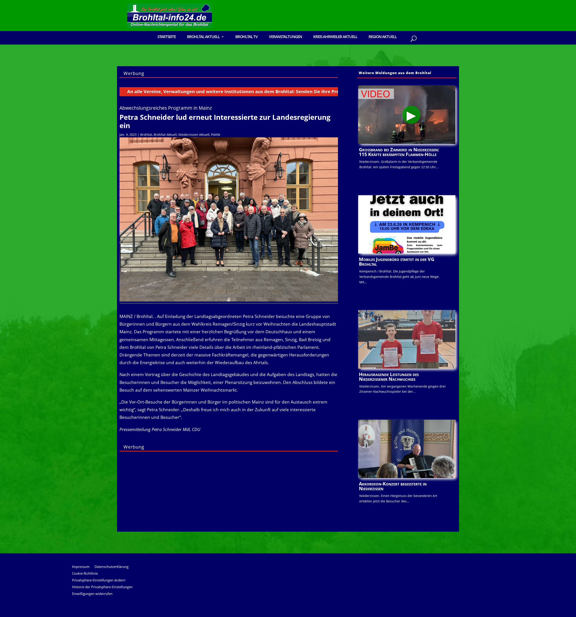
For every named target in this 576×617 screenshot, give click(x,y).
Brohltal (146, 134)
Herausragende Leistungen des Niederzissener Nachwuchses (389, 376)
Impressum (81, 567)
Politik (215, 134)
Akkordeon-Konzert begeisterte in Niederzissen (393, 486)
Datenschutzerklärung (111, 567)
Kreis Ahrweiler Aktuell (335, 37)
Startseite (167, 37)
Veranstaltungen (285, 37)
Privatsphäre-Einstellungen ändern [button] (98, 580)
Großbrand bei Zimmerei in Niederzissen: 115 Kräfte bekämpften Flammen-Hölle (399, 151)
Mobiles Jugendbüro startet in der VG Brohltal (396, 261)
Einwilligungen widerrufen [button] (92, 594)
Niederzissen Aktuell (193, 134)
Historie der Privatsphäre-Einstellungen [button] (102, 587)
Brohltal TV (246, 37)
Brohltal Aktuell (165, 134)
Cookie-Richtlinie (85, 574)
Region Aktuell (383, 37)
